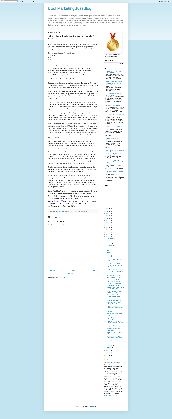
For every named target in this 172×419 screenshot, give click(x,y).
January (109, 347)
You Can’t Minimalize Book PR (115, 269)
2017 (107, 229)
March (109, 343)
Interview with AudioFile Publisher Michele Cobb (114, 280)
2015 (107, 234)
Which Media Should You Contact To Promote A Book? (115, 307)
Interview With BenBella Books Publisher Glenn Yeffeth (115, 272)
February (109, 345)
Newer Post (52, 270)
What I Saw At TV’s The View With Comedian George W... (115, 322)
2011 (107, 355)
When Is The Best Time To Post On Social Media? (115, 288)
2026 (107, 208)
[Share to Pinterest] (86, 211)
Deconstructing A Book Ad (114, 300)
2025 (107, 211)
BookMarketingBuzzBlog (69, 8)
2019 (107, 225)
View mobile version (73, 273)
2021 (107, 220)
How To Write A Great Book (114, 277)
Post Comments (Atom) (62, 277)
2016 (107, 232)
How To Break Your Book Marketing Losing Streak (114, 337)
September (110, 245)
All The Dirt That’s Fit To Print (114, 275)
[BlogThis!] (81, 211)
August (109, 248)
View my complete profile (110, 395)
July (108, 250)
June (108, 252)
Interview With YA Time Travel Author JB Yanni (113, 72)
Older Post (94, 270)
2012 (107, 353)
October (109, 243)
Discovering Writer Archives (112, 105)
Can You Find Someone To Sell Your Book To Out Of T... (115, 284)
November (110, 241)
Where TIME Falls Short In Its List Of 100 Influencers (114, 333)
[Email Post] (75, 211)
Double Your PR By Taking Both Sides (114, 329)
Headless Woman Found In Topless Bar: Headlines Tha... (114, 296)
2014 (107, 236)
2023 (107, 215)
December (110, 238)
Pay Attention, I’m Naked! (113, 263)
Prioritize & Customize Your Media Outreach (114, 303)
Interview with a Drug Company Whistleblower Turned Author (113, 82)
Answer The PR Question (114, 257)
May (108, 255)
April (108, 340)
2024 (107, 213)
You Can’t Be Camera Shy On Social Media (115, 266)
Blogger (93, 406)
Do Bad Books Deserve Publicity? (113, 318)
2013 (107, 350)
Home (73, 270)
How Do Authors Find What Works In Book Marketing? (114, 151)
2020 (107, 222)
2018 (107, 227)
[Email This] (79, 211)
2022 (107, 218)
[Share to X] (83, 211)
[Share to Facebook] (85, 211)
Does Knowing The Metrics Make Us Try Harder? (114, 292)
